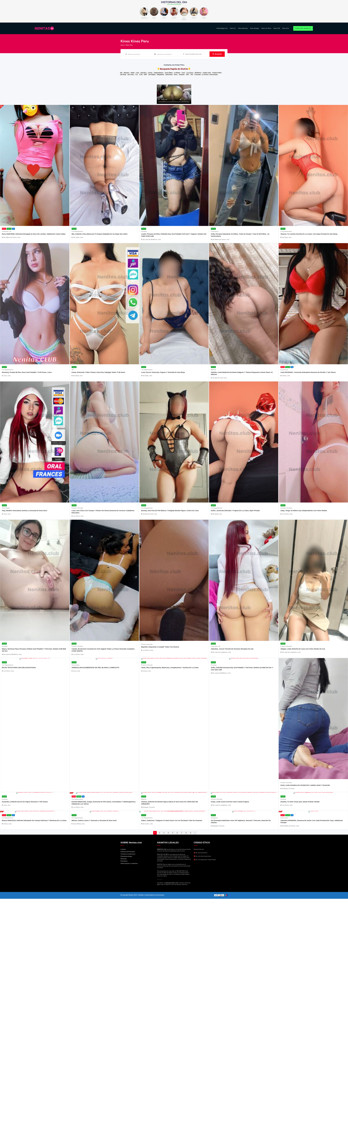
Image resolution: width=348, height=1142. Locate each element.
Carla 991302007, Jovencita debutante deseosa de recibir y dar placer (308, 372)
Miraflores (198, 73)
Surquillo (182, 74)
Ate (121, 73)
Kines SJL (233, 28)
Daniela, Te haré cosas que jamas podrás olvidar (300, 802)
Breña (132, 73)
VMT (187, 74)
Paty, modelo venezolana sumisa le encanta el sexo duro (24, 510)
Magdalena (160, 74)
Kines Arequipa (254, 28)
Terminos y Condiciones (128, 854)
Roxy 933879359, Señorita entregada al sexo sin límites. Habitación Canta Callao (33, 234)
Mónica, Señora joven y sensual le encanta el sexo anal (94, 820)
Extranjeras (214, 818)
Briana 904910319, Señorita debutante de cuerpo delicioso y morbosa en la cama (34, 820)
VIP (73, 370)
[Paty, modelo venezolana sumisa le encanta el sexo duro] (34, 442)
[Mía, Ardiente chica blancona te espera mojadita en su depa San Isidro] (104, 165)
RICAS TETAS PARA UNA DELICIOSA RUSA (19, 667)
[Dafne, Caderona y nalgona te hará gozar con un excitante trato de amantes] (174, 811)
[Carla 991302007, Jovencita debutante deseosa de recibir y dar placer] (313, 303)
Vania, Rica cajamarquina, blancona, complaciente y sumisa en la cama (169, 667)
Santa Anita (168, 74)
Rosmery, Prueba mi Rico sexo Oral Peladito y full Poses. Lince (27, 372)
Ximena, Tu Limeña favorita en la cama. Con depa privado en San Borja (308, 234)
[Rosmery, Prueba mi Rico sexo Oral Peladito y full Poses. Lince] (34, 303)
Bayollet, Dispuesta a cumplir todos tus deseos (160, 647)
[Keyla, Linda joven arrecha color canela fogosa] (243, 793)
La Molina (177, 73)
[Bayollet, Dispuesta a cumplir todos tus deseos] (174, 580)
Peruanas (144, 231)
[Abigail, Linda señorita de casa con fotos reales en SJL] (313, 580)
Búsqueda (218, 54)
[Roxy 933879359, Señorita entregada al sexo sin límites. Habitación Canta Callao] (34, 165)
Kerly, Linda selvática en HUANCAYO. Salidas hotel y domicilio (305, 785)
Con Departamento (77, 231)
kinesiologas (214, 74)
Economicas (214, 231)
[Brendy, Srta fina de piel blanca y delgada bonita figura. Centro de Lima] (174, 442)
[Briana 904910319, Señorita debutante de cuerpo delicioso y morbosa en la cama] (34, 811)
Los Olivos (189, 73)
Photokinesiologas (126, 856)
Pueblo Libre (207, 73)
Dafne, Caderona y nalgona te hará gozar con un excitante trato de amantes (171, 820)
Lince (183, 73)
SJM (140, 74)
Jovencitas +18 (6, 231)
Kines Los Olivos (266, 28)
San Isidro (131, 74)
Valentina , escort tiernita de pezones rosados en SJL (232, 649)
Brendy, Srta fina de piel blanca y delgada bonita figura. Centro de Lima (170, 510)
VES (191, 74)
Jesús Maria (168, 73)
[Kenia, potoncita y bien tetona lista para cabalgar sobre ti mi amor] (104, 303)
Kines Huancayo (243, 28)
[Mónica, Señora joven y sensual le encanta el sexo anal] (104, 811)
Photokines (124, 861)
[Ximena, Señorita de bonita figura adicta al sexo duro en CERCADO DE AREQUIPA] (174, 793)
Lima (137, 73)
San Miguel (152, 74)
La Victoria (205, 74)
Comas (150, 73)
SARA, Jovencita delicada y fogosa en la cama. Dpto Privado (235, 510)
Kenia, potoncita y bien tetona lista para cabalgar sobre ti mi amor (98, 372)
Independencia (158, 73)
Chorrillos (143, 73)
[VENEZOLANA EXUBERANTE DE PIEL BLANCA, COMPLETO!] (104, 659)
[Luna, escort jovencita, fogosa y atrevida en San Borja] (174, 303)
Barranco (126, 73)
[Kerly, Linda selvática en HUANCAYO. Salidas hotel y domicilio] (313, 718)
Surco (176, 74)
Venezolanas (6, 508)
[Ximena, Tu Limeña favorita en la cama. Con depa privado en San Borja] (313, 165)
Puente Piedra (216, 73)
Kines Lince (285, 28)
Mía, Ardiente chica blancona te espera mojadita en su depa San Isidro (100, 234)
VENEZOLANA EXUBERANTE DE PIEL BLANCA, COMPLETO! (95, 667)
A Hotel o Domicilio (77, 508)
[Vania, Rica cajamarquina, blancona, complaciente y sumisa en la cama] (174, 659)
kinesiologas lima (222, 28)
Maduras (213, 370)
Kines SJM (277, 28)
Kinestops (124, 858)
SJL (136, 74)
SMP (145, 74)
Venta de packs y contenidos (129, 863)
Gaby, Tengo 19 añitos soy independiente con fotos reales (303, 510)
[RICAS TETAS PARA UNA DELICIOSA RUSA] (34, 659)
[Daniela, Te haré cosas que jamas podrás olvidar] (313, 793)
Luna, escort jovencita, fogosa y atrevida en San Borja (163, 372)
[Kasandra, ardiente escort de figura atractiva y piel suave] (34, 793)
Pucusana (197, 74)
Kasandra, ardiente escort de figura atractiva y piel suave (25, 802)
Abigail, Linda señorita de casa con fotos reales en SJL (302, 649)
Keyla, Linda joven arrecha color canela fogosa (230, 802)
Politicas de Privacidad (128, 851)
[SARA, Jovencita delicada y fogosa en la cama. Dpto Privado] (243, 442)
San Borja (123, 74)
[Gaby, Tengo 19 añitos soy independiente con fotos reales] (313, 442)
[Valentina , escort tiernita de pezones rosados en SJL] (243, 580)
